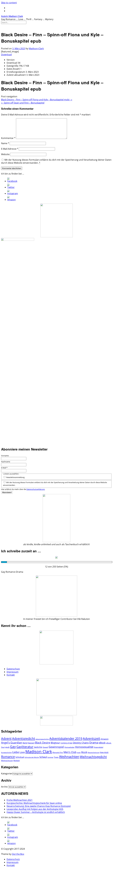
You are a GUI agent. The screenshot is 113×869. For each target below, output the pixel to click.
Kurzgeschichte (6, 752)
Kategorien (7, 773)
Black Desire (42, 742)
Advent (6, 738)
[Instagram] (12, 193)
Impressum (12, 671)
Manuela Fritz (58, 752)
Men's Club (70, 752)
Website (5, 154)
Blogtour (55, 742)
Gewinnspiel (56, 747)
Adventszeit (91, 738)
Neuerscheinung (93, 752)
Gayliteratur (24, 747)
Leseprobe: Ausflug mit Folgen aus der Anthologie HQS (35, 809)
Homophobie (69, 747)
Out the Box (18, 854)
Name (5, 143)
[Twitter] (11, 187)
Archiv (4, 786)
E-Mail (4, 467)
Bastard (31, 743)
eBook (102, 742)
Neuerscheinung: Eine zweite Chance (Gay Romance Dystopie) (39, 806)
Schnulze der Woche (32, 757)
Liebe (15, 752)
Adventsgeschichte (42, 739)
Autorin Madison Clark (12, 16)
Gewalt (45, 747)
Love (22, 752)
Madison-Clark (36, 48)
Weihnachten (69, 756)
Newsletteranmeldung (15, 477)
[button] (56, 26)
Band (25, 743)
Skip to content (9, 2)
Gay (13, 746)
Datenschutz (13, 668)
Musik (84, 752)
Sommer (50, 757)
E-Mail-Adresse (9, 148)
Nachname (5, 461)
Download (6, 54)
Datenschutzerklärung (35, 489)
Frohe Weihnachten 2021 (20, 800)
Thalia (56, 757)
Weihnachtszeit (7, 760)
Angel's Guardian (11, 742)
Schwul (43, 757)
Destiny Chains (81, 742)
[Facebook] (12, 181)
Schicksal (19, 757)
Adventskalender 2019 (65, 738)
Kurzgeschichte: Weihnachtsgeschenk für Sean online (34, 803)
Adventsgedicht (23, 738)
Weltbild (16, 760)
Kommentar (8, 138)
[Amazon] (11, 199)
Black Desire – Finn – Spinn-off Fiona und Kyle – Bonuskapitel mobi (36, 99)
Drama (93, 742)
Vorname (5, 455)
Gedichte (38, 747)
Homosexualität (84, 747)
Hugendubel (98, 747)
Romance (8, 756)
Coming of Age (66, 743)
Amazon (104, 739)
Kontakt (11, 674)
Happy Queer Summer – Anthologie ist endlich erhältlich (36, 812)
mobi (79, 752)
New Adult (104, 752)
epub (7, 747)
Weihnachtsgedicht (93, 757)
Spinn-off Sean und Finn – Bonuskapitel (22, 102)
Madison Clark (38, 751)
